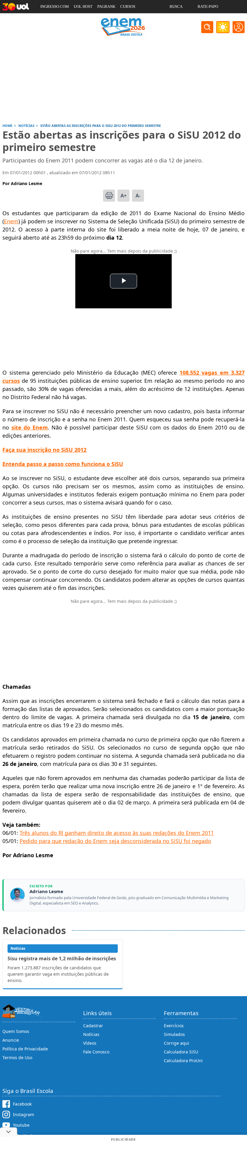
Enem (11, 221)
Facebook (22, 1104)
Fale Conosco (96, 1052)
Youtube (21, 1125)
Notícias (91, 1034)
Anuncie (10, 1040)
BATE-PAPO (208, 6)
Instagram (23, 1114)
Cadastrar (93, 1025)
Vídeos (89, 1043)
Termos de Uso (17, 1057)
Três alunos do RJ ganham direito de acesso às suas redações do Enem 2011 (117, 832)
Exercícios (174, 1025)
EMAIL (176, 19)
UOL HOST (83, 6)
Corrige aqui (176, 1043)
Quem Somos (15, 1031)
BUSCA (176, 6)
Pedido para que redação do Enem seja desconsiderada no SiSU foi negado (115, 841)
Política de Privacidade (25, 1049)
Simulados (174, 1034)
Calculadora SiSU (181, 1052)
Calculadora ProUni (183, 1060)
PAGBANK (106, 6)
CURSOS (127, 6)
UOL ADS (48, 19)
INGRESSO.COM (54, 6)
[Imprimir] (109, 196)
